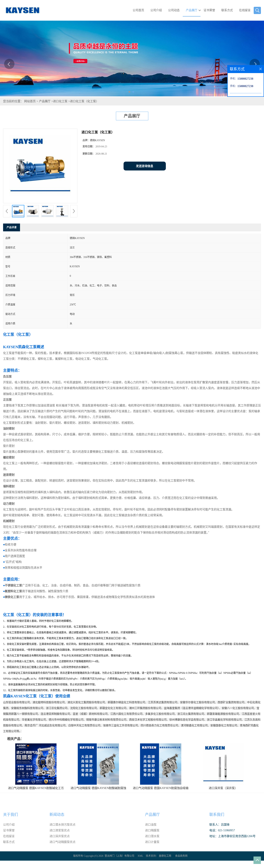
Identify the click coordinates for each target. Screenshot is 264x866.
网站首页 (30, 101)
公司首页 (138, 10)
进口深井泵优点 (60, 836)
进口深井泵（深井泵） (223, 788)
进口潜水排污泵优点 (62, 824)
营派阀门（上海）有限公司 (119, 855)
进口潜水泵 (152, 836)
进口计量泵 (152, 842)
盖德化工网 (165, 855)
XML (140, 855)
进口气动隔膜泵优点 (62, 842)
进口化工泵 (60, 101)
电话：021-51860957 (222, 830)
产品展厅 (191, 10)
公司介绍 (156, 10)
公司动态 (174, 10)
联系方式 (227, 10)
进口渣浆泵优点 (60, 830)
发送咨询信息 (144, 166)
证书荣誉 (209, 10)
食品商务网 (181, 855)
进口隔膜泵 (152, 830)
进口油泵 (151, 824)
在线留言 (245, 10)
